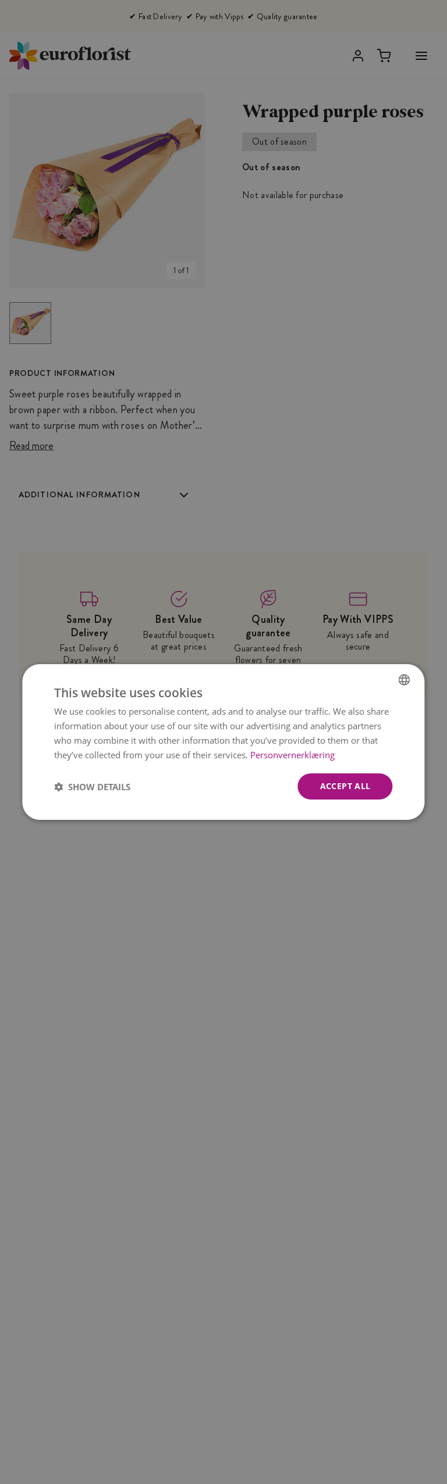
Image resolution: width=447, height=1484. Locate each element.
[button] (92, 786)
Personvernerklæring (292, 755)
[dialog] (223, 742)
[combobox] (404, 680)
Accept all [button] (345, 785)
